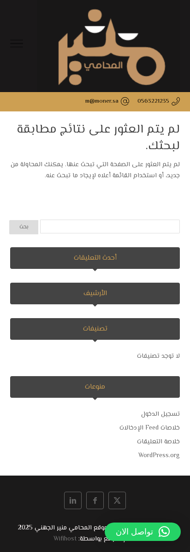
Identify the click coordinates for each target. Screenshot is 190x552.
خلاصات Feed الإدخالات (149, 428)
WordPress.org (159, 456)
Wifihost (65, 539)
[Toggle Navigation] (16, 46)
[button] (143, 532)
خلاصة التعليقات (158, 442)
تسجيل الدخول (160, 414)
